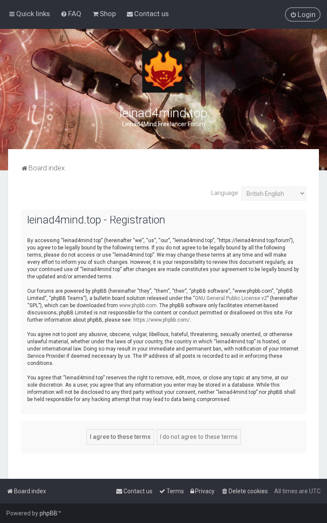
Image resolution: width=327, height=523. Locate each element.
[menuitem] (70, 13)
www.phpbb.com (138, 305)
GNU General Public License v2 (231, 298)
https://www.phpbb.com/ (161, 320)
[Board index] (163, 71)
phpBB (48, 513)
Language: (225, 192)
